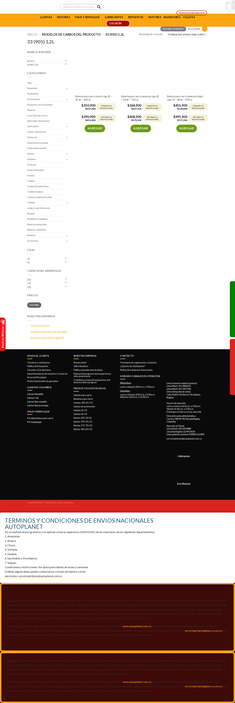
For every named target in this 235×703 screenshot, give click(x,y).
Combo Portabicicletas (38, 186)
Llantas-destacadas (36, 131)
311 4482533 (184, 386)
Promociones (33, 99)
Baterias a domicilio (36, 229)
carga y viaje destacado (38, 208)
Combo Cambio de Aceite (39, 197)
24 (28, 258)
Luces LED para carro (37, 115)
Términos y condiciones (38, 362)
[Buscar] (99, 6)
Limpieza (31, 159)
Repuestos (32, 88)
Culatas (31, 180)
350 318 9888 (184, 428)
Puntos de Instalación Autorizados (136, 370)
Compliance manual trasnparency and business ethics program (92, 381)
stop (29, 82)
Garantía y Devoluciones (39, 370)
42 (28, 262)
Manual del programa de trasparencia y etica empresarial (92, 375)
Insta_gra (31, 164)
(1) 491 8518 (189, 431)
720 (29, 283)
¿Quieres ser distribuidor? (132, 366)
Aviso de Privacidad (36, 377)
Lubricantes (32, 126)
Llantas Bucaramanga (37, 142)
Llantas (46, 17)
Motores (31, 110)
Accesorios (32, 240)
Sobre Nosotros (40, 325)
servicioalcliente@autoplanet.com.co (184, 438)
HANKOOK (32, 64)
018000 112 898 (196, 434)
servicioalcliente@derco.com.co (203, 630)
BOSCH (31, 61)
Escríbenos (183, 483)
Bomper (31, 213)
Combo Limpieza (35, 191)
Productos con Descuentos (40, 104)
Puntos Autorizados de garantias (42, 381)
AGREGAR (95, 128)
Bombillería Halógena (37, 219)
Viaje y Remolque (87, 17)
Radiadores (33, 93)
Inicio (32, 34)
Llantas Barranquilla (36, 148)
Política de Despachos (37, 366)
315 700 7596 (184, 388)
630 (29, 279)
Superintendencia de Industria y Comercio (47, 373)
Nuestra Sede (80, 362)
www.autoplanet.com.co (137, 626)
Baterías (63, 17)
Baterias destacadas (37, 224)
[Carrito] (204, 29)
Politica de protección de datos (49, 331)
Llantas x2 (32, 137)
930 (29, 287)
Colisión (31, 202)
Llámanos (184, 456)
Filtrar (34, 305)
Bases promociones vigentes (47, 337)
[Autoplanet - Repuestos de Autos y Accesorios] (41, 7)
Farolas (30, 175)
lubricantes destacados (38, 121)
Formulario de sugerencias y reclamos (138, 362)
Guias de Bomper (35, 170)
